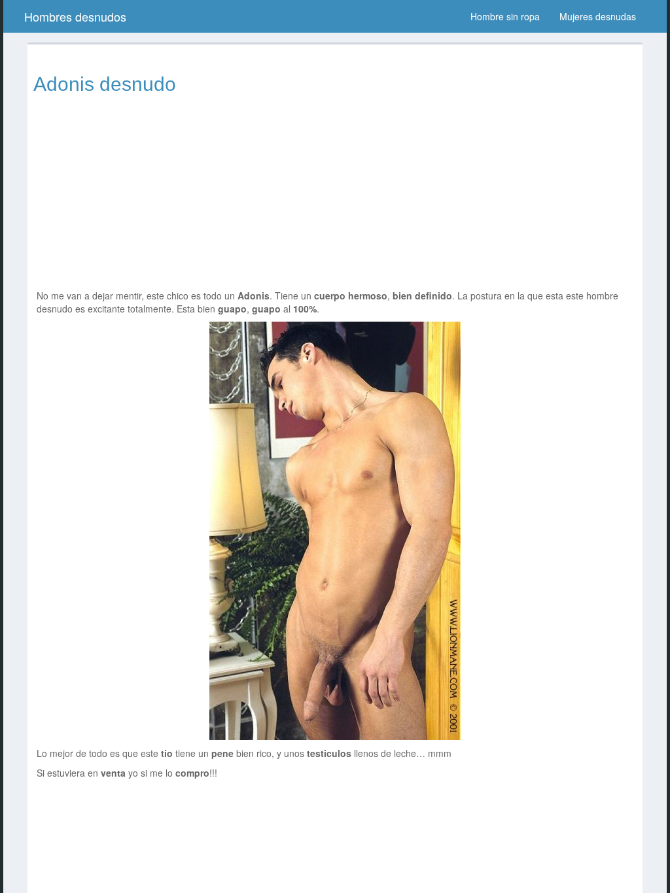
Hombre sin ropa (505, 16)
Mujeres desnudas (597, 16)
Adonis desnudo (104, 84)
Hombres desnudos (75, 16)
